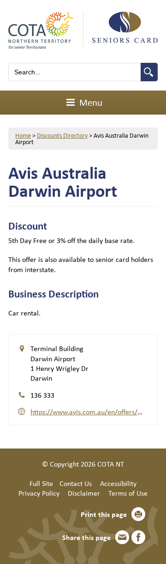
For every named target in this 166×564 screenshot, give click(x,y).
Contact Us (75, 483)
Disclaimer (84, 493)
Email (122, 537)
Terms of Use (128, 493)
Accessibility (118, 483)
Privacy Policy (38, 493)
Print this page (104, 514)
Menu (89, 102)
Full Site (41, 483)
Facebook (138, 537)
